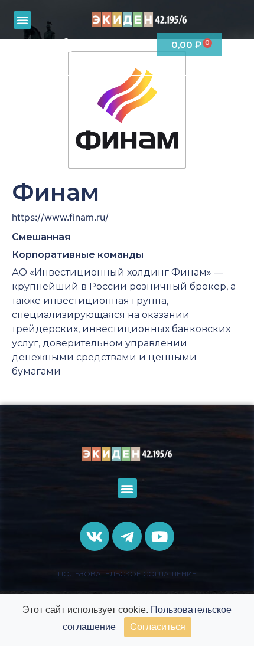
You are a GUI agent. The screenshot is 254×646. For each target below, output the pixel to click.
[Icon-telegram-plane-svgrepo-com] (116, 45)
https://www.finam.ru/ (60, 217)
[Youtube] (141, 45)
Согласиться (157, 627)
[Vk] (91, 45)
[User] (66, 45)
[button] (22, 20)
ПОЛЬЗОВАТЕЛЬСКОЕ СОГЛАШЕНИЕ (127, 573)
